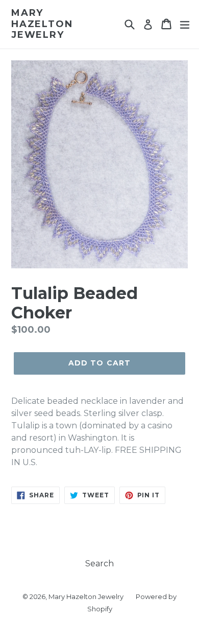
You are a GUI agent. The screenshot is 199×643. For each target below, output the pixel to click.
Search (99, 563)
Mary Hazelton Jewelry (41, 24)
